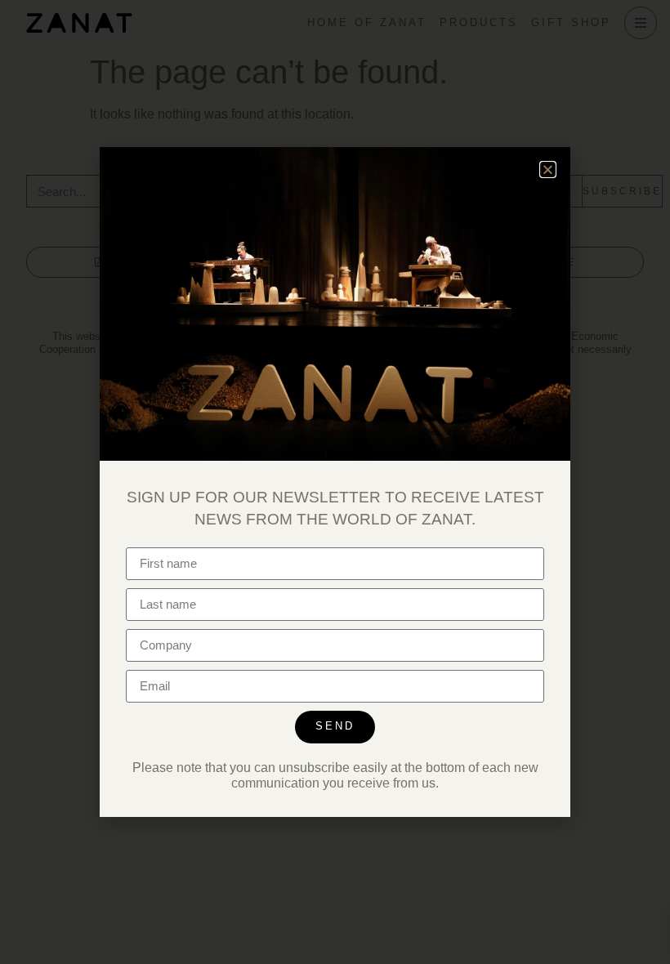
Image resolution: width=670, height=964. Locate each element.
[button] (548, 169)
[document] (335, 482)
